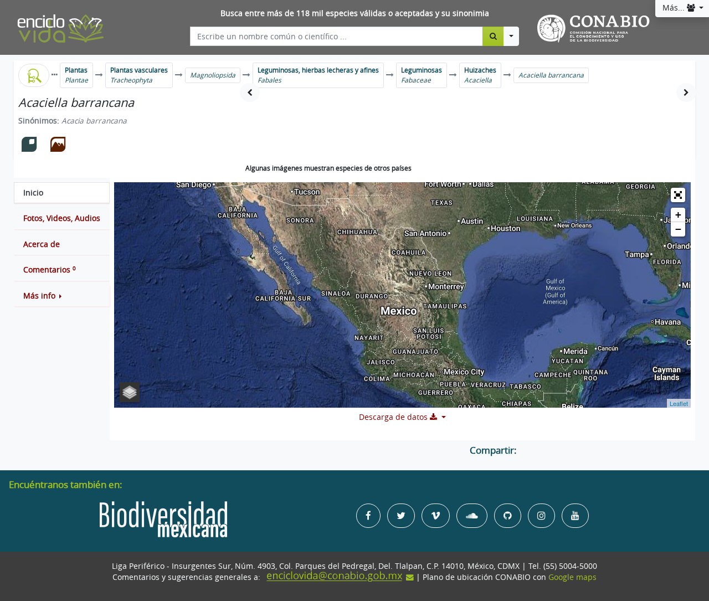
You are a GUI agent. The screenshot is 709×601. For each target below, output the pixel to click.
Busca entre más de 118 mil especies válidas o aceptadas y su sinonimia (354, 13)
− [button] (678, 229)
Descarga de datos (394, 417)
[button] (62, 295)
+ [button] (678, 214)
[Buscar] (493, 36)
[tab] (62, 192)
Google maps (572, 577)
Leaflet (679, 403)
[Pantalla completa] (678, 195)
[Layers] (130, 392)
